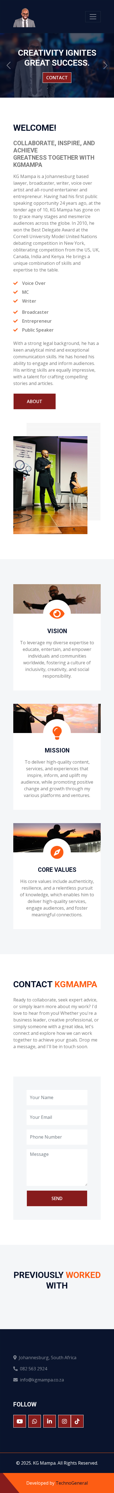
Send (57, 1198)
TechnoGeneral (72, 1483)
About (34, 401)
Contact (57, 78)
